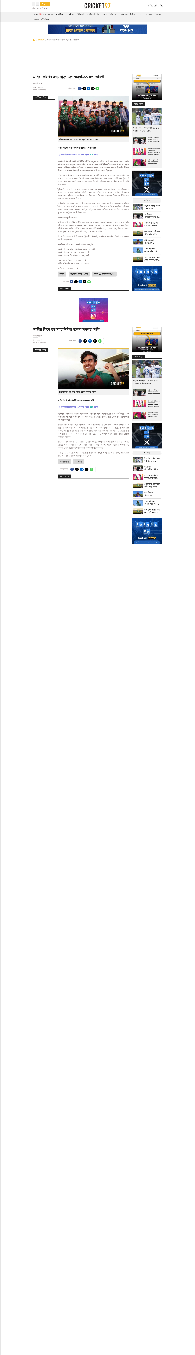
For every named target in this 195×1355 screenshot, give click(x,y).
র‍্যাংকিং (104, 14)
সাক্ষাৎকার (124, 14)
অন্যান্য (151, 14)
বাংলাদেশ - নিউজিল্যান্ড (41, 19)
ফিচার (98, 14)
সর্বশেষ (43, 14)
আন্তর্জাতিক (59, 14)
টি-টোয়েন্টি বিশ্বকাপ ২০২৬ (138, 14)
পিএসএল (158, 14)
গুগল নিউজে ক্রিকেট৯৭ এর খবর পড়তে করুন (79, 154)
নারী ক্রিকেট (80, 14)
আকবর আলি (64, 461)
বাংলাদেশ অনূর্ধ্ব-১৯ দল (79, 274)
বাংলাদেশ (51, 14)
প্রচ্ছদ (36, 14)
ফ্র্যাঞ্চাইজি (69, 14)
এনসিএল (78, 461)
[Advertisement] (97, 59)
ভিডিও (111, 14)
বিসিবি (62, 274)
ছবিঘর (117, 14)
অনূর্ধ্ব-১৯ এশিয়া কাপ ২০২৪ (104, 274)
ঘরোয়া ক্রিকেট (90, 14)
